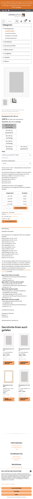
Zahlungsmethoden (16, 445)
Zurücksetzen (5, 157)
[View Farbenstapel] (13, 102)
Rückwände (8, 42)
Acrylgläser (7, 53)
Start (3, 109)
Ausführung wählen (8, 363)
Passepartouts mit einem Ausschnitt (11, 114)
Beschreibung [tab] (5, 228)
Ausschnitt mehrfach (10, 33)
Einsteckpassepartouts (11, 38)
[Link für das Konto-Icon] (21, 21)
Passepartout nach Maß (11, 35)
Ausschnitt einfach (9, 31)
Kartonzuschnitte (9, 46)
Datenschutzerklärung (16, 467)
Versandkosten (14, 216)
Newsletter (16, 460)
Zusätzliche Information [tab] (8, 231)
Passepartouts (9, 29)
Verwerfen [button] (18, 7)
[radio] (9, 126)
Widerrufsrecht (16, 456)
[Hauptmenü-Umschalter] (3, 21)
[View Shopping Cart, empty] (25, 21)
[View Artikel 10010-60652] (5, 102)
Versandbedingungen (16, 447)
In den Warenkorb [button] (8, 399)
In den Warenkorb (20, 208)
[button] (29, 21)
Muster (6, 61)
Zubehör (7, 57)
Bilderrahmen (8, 50)
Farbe (3, 151)
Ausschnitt (5, 122)
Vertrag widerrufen (16, 458)
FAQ (16, 449)
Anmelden (27, 10)
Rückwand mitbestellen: (8, 161)
